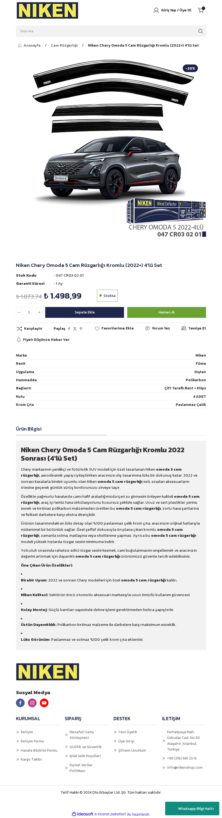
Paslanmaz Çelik (191, 404)
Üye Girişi (126, 741)
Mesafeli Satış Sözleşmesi (82, 734)
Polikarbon (196, 380)
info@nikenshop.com (185, 767)
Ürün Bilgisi (28, 428)
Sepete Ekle (85, 312)
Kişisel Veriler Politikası (81, 767)
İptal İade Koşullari (85, 755)
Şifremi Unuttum (132, 750)
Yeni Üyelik (127, 732)
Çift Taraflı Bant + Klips (185, 388)
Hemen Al (167, 312)
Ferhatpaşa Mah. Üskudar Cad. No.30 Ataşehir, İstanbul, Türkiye (183, 740)
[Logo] (47, 10)
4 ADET (199, 396)
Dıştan (200, 371)
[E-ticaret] (110, 814)
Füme (201, 363)
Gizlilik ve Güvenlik (86, 746)
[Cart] (202, 10)
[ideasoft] (82, 814)
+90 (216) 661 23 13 (182, 758)
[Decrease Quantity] (19, 312)
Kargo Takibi (31, 759)
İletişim (27, 732)
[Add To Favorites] (114, 328)
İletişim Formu (32, 741)
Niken (200, 355)
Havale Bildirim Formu (39, 750)
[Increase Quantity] (39, 312)
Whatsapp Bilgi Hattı (196, 808)
